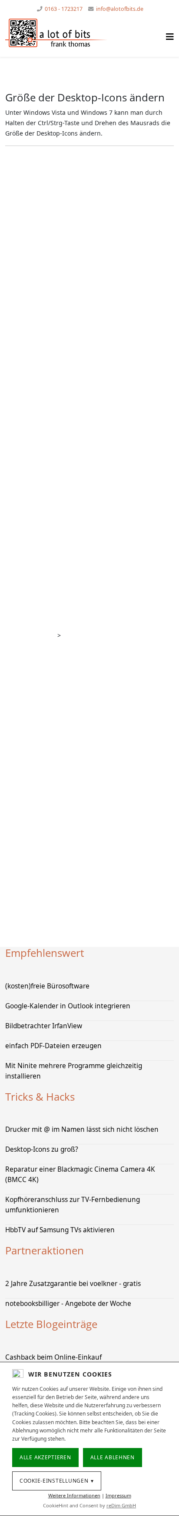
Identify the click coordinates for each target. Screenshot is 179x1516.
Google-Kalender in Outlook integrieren (67, 1006)
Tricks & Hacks (40, 1096)
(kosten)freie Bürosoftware (47, 986)
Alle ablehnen (112, 1457)
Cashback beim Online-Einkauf (53, 1357)
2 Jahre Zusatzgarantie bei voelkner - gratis (73, 1283)
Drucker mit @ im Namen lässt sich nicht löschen (82, 1129)
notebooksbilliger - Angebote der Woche (68, 1303)
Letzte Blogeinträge (51, 1324)
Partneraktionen (44, 1250)
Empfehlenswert (44, 953)
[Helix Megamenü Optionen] (170, 36)
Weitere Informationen (74, 1495)
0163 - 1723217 (64, 9)
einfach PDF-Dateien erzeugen (53, 1045)
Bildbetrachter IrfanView (43, 1025)
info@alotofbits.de (119, 9)
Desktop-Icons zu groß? (41, 1149)
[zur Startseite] (67, 33)
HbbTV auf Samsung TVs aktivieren (60, 1229)
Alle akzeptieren (45, 1457)
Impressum (118, 1495)
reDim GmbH (121, 1505)
